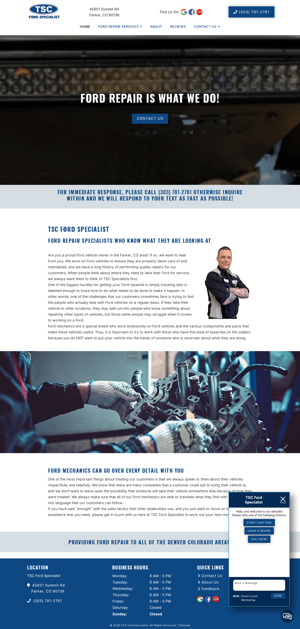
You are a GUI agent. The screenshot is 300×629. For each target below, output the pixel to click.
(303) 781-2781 (254, 12)
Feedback (210, 589)
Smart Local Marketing (249, 598)
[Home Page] (54, 12)
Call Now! (259, 539)
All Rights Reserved (163, 625)
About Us (210, 582)
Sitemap (184, 625)
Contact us (150, 118)
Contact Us (205, 26)
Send (278, 595)
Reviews (178, 26)
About (156, 26)
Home (85, 26)
